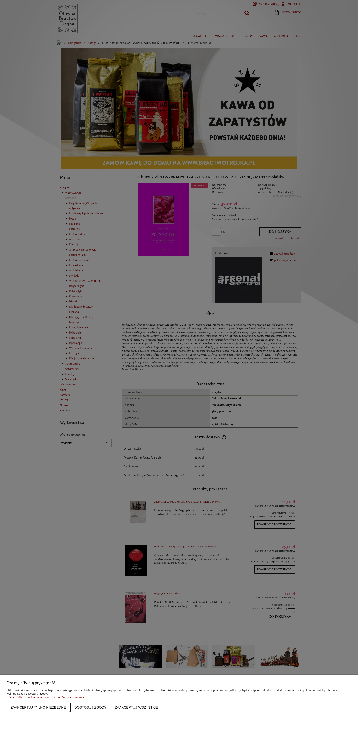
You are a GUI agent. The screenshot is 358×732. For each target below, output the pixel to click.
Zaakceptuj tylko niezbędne (38, 707)
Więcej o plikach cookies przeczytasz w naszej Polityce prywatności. (47, 697)
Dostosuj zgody (90, 707)
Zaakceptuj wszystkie (136, 707)
